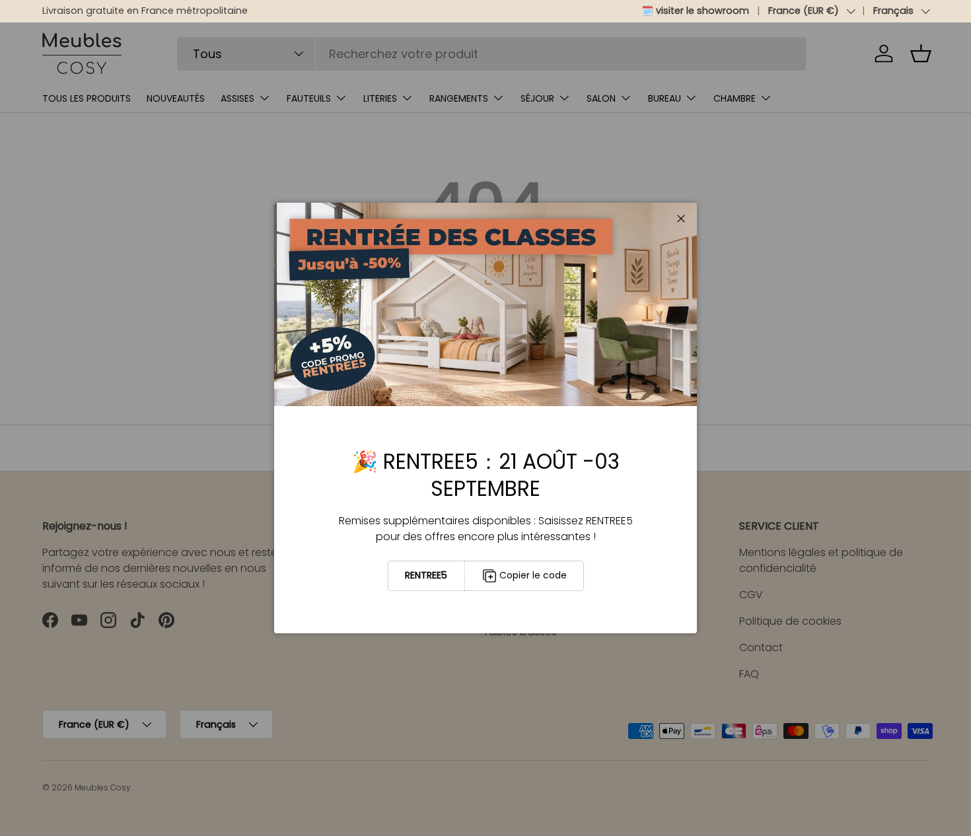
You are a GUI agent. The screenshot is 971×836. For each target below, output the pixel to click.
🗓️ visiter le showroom (695, 10)
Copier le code (533, 575)
